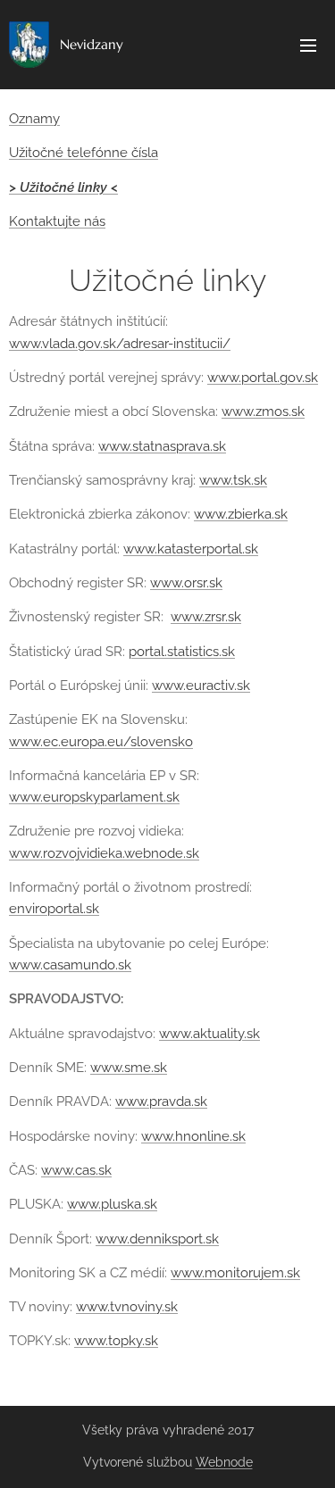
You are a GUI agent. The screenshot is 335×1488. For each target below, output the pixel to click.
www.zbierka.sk (241, 514)
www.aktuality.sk (209, 1034)
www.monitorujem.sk (235, 1273)
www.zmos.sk (263, 411)
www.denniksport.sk (157, 1239)
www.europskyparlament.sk (94, 797)
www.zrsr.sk (206, 617)
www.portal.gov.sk (262, 378)
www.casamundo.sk (70, 965)
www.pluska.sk (112, 1204)
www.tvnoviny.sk (127, 1307)
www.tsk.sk (233, 480)
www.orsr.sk (186, 583)
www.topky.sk (116, 1341)
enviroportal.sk (54, 909)
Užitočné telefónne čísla (83, 153)
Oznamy (34, 119)
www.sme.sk (128, 1068)
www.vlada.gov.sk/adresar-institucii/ (119, 344)
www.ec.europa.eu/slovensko (101, 742)
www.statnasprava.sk (162, 446)
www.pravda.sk (161, 1101)
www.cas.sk (76, 1170)
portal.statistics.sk (182, 652)
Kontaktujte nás (57, 221)
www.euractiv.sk (201, 685)
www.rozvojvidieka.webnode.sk (104, 853)
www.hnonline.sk (193, 1136)
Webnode (224, 1462)
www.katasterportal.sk (190, 549)
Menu (308, 44)
